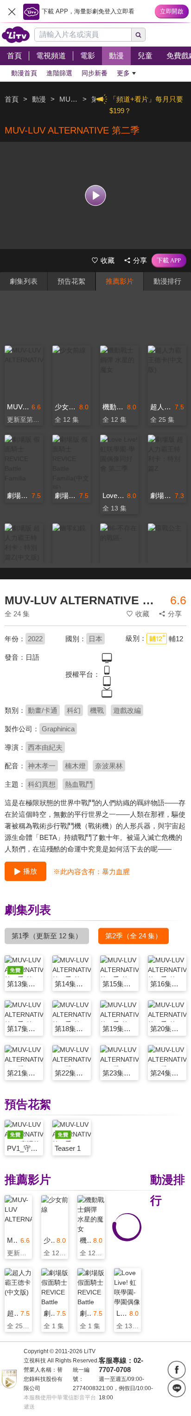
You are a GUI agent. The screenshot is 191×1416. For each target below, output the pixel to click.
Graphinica (58, 729)
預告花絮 (71, 281)
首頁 (12, 99)
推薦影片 (120, 281)
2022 (35, 639)
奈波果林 (109, 766)
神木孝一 (42, 766)
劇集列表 (24, 281)
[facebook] (176, 1370)
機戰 (97, 710)
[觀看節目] (95, 195)
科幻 (74, 710)
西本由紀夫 (45, 747)
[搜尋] (139, 35)
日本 (95, 639)
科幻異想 (42, 784)
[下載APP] (169, 260)
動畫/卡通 (42, 710)
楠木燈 (75, 766)
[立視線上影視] (16, 34)
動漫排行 (167, 281)
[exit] (11, 11)
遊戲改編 (127, 710)
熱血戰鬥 (79, 784)
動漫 (39, 99)
